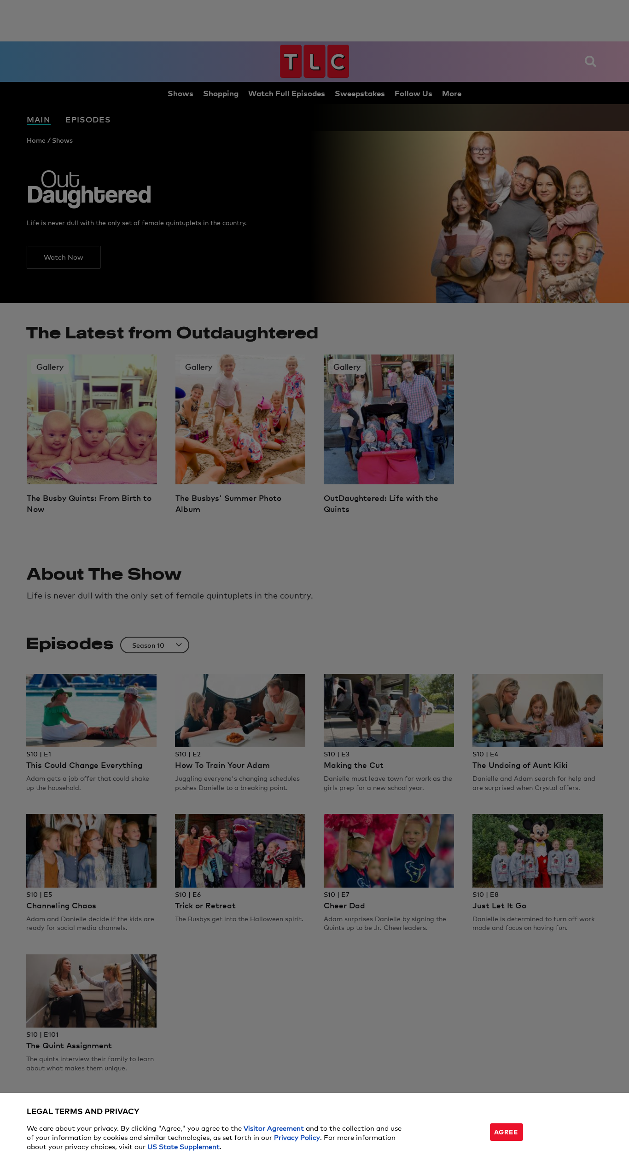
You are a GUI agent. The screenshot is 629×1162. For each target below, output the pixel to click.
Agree (506, 1131)
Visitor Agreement (274, 1127)
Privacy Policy (297, 1137)
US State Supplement (183, 1146)
